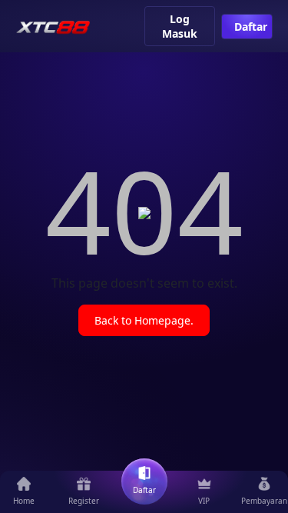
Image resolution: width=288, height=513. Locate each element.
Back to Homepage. (144, 320)
